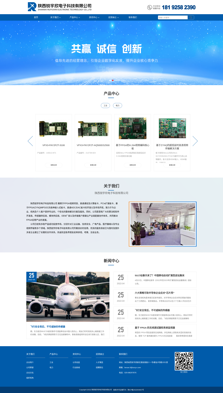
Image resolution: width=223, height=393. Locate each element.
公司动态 (76, 362)
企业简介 (30, 362)
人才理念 (99, 362)
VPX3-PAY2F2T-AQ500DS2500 (53, 145)
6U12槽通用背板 (172, 145)
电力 (117, 105)
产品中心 (74, 17)
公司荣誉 (30, 367)
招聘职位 (99, 367)
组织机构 (30, 378)
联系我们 (133, 17)
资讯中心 (93, 17)
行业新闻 (76, 367)
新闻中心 (111, 261)
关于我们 (54, 17)
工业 (105, 105)
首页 (36, 17)
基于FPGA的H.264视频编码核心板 (93, 146)
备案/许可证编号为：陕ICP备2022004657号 (128, 390)
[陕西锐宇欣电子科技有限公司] (49, 7)
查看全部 (54, 165)
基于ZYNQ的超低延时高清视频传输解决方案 (133, 146)
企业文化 (30, 373)
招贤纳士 (112, 17)
